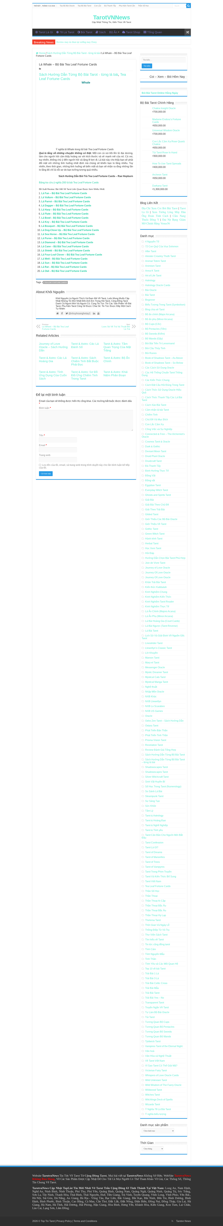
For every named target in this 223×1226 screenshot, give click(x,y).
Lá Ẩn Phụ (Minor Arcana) (159, 616)
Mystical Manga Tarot (156, 682)
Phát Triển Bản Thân (156, 730)
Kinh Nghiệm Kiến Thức (158, 596)
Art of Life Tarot (153, 275)
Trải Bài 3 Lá (152, 978)
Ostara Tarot (151, 725)
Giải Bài (149, 500)
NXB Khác (151, 696)
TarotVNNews (111, 17)
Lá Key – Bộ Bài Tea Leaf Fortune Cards (64, 222)
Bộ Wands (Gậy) (154, 338)
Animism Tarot (152, 266)
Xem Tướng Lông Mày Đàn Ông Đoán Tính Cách (164, 214)
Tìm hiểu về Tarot (154, 939)
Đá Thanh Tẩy (110, 6)
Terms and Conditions (85, 1221)
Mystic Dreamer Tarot (156, 672)
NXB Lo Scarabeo (155, 706)
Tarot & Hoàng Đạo (155, 820)
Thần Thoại (151, 896)
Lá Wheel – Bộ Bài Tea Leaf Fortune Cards (55, 327)
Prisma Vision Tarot (155, 740)
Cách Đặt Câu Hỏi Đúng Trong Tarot (164, 385)
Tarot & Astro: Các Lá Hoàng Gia (53, 359)
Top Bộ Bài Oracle (67, 6)
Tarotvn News (183, 1221)
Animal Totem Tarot (155, 261)
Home (41, 53)
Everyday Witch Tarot (156, 490)
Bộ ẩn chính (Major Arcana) (159, 314)
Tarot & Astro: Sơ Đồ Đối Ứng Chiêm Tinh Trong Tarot (84, 375)
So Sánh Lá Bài (153, 791)
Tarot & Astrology (154, 815)
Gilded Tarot (151, 514)
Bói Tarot (86, 32)
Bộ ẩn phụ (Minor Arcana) (159, 319)
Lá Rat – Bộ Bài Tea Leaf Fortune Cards (64, 267)
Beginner (150, 300)
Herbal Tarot (151, 543)
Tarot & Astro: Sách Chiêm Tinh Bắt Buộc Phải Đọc (85, 361)
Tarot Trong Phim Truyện (158, 871)
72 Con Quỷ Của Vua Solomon (161, 246)
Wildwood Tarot (153, 1090)
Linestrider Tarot (153, 643)
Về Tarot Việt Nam (155, 1060)
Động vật (150, 480)
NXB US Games (154, 711)
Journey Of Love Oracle (158, 572)
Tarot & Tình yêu (154, 830)
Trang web (44, 455)
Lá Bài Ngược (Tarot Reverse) (161, 626)
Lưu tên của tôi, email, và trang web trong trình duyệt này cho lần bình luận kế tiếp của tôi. (84, 466)
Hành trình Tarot (153, 538)
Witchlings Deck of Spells (159, 1099)
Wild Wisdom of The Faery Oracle (163, 1085)
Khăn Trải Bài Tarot (155, 582)
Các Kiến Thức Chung (157, 380)
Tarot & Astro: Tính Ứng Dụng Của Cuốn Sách (53, 375)
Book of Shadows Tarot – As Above (164, 358)
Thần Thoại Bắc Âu (155, 905)
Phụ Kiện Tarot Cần (127, 6)
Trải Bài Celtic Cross (156, 983)
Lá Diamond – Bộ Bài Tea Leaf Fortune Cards (67, 242)
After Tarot (150, 251)
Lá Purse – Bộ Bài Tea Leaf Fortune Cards (65, 238)
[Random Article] (187, 32)
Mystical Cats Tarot (155, 677)
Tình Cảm (150, 949)
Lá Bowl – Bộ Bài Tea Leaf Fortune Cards (64, 218)
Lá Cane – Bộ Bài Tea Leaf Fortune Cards (65, 246)
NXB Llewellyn (153, 701)
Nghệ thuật (151, 687)
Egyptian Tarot (153, 485)
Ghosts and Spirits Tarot (158, 495)
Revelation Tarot (154, 745)
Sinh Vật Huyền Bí (155, 781)
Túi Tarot (150, 1017)
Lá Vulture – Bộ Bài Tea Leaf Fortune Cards (66, 197)
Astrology (150, 280)
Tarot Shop (133, 32)
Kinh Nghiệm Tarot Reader (159, 601)
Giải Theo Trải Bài (155, 509)
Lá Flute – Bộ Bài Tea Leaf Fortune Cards (64, 213)
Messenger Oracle (155, 667)
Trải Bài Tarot (152, 993)
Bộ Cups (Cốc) (153, 324)
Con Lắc (97, 6)
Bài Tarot (150, 295)
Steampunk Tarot (154, 796)
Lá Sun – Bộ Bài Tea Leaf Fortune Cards (64, 263)
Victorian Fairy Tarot (156, 1070)
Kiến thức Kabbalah (156, 587)
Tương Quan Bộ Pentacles (159, 1027)
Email (43, 445)
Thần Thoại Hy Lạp (155, 915)
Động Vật (150, 475)
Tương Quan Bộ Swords (158, 1031)
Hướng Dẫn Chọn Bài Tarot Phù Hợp (165, 558)
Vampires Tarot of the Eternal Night (163, 1046)
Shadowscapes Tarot (156, 767)
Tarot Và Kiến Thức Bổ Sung (160, 876)
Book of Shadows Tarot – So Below (164, 363)
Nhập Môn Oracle (154, 691)
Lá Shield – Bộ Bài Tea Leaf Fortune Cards (65, 250)
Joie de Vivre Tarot (155, 563)
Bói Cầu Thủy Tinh (155, 348)
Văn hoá (149, 1051)
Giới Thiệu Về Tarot (155, 524)
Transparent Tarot (154, 1002)
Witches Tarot (152, 1094)
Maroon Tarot (152, 657)
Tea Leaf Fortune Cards (55, 282)
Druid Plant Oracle (155, 456)
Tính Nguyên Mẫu (154, 954)
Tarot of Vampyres (154, 867)
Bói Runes (151, 353)
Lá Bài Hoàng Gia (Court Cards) (162, 621)
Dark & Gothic (152, 446)
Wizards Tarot (152, 1104)
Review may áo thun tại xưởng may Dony (76, 42)
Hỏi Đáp (149, 553)
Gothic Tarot (151, 529)
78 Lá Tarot (66, 32)
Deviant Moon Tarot (155, 451)
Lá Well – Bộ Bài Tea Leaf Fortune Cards (64, 258)
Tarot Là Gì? (151, 847)
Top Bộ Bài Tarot (84, 6)
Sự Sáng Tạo (152, 801)
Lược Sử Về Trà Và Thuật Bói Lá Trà (116, 327)
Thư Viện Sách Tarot (156, 934)
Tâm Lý (149, 810)
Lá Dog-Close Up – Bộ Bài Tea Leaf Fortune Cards (70, 230)
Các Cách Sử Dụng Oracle (159, 367)
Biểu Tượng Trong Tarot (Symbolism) (165, 304)
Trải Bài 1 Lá (152, 973)
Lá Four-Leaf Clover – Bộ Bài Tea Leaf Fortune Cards (71, 254)
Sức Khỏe (150, 806)
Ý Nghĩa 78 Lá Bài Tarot (158, 1109)
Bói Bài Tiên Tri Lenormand (160, 343)
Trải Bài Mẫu (152, 988)
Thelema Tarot (153, 920)
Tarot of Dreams (153, 852)
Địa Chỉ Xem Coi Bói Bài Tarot (160, 208)
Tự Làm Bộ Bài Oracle (157, 1012)
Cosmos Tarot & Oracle (157, 441)
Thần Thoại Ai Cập (155, 900)
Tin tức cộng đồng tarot (157, 944)
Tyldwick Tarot (152, 1041)
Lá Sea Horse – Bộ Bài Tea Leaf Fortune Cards (68, 234)
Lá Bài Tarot (151, 630)
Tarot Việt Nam (153, 881)
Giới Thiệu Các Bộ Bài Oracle (161, 519)
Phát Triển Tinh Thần (156, 735)
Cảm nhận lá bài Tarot (157, 410)
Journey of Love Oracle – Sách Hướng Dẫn (53, 347)
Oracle (148, 716)
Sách (102, 32)
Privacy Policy (64, 1221)
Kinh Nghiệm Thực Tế (157, 606)
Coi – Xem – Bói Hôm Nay (167, 76)
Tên (42, 435)
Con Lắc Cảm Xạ (154, 424)
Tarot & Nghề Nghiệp (156, 825)
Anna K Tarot (152, 270)
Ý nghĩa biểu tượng (155, 1114)
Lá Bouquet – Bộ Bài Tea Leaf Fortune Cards (67, 226)
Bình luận (45, 408)
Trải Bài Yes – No (154, 997)
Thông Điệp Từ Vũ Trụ (157, 930)
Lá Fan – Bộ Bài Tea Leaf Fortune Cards (64, 193)
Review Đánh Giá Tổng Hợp (160, 750)
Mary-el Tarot (152, 662)
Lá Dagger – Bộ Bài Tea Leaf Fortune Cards (66, 205)
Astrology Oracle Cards (157, 285)
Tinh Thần (150, 959)
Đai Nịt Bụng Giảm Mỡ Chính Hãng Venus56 (164, 221)
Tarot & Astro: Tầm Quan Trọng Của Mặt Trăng (117, 347)
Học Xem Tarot (153, 548)
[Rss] (172, 1221)
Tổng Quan (154, 32)
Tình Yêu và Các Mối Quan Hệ (161, 963)
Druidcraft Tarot (153, 461)
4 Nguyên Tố (152, 241)
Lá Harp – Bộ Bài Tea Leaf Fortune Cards (64, 209)
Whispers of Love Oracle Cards (162, 1075)
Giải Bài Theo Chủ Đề (157, 504)
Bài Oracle (151, 290)
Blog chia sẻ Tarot (154, 309)
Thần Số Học (143, 6)
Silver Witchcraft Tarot (157, 777)
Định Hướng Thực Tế (157, 470)
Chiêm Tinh (151, 414)
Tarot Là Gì (46, 32)
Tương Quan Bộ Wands (158, 1036)
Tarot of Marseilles (155, 857)
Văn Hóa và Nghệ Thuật (158, 1056)
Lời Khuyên (151, 653)
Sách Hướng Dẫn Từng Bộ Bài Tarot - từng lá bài (73, 53)
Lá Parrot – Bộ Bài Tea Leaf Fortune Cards (65, 201)
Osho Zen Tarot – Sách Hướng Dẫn (164, 720)
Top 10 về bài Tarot (155, 968)
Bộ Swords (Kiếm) (155, 333)
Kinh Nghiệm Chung (156, 592)
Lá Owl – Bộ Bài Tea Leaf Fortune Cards (64, 271)
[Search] (188, 5)
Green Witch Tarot (154, 533)
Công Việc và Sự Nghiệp (158, 429)
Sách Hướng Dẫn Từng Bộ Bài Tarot (165, 754)
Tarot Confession (154, 842)
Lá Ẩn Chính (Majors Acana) (160, 611)
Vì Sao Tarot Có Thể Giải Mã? (161, 1065)
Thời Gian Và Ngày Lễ (157, 925)
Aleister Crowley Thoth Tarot (160, 256)
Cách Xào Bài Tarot (155, 405)
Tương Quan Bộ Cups (157, 1022)
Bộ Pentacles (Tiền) (155, 329)
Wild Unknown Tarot (156, 1080)
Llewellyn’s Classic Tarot (158, 648)
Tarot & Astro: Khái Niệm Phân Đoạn (115, 373)
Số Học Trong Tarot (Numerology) (163, 786)
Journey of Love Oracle (157, 567)
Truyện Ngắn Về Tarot (157, 1007)
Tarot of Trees (152, 862)
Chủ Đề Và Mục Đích (156, 419)
